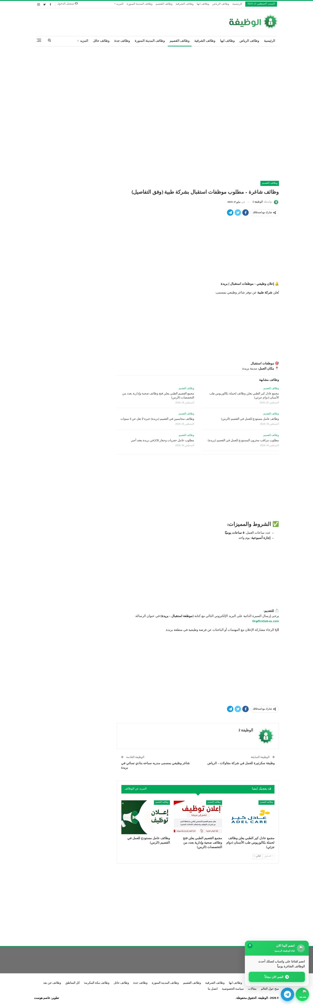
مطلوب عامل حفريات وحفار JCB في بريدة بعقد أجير (162, 440)
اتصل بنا (213, 989)
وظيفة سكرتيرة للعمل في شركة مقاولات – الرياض (241, 763)
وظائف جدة (122, 41)
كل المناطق (72, 983)
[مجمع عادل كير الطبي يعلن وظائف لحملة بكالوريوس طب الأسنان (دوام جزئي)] (250, 817)
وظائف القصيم (164, 4)
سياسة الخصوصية (233, 989)
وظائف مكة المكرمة (96, 983)
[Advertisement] (156, 80)
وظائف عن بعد (52, 983)
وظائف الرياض (220, 4)
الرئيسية (237, 4)
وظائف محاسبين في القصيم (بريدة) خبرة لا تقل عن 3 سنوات (157, 419)
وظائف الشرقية (185, 4)
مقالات (252, 989)
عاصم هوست (42, 998)
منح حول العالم (270, 989)
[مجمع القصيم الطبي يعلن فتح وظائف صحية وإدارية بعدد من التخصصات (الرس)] (198, 817)
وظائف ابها (203, 4)
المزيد (119, 4)
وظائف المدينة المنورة (139, 4)
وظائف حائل (101, 41)
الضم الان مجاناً (274, 977)
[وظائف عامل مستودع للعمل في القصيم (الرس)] (145, 817)
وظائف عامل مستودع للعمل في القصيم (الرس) (250, 419)
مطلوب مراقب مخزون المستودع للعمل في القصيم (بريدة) (243, 440)
